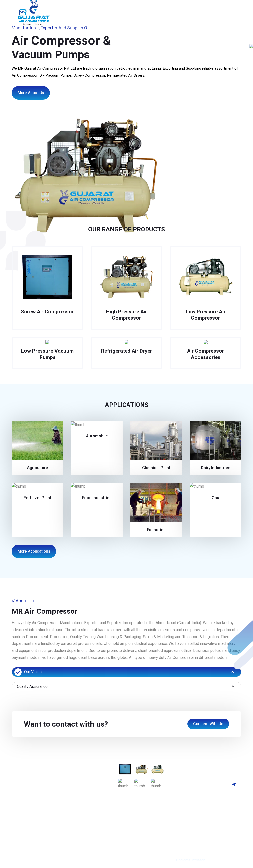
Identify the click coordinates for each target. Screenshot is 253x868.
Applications (83, 800)
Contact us (223, 9)
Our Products (98, 9)
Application (200, 9)
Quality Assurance (123, 12)
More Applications (34, 551)
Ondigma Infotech (190, 860)
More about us (31, 93)
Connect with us (208, 724)
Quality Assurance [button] (32, 686)
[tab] (126, 672)
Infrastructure (161, 9)
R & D (180, 12)
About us (74, 9)
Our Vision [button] (33, 672)
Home (57, 9)
